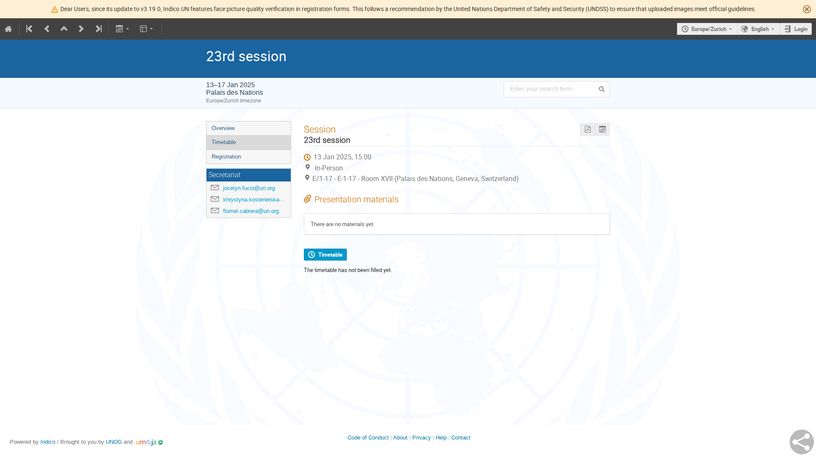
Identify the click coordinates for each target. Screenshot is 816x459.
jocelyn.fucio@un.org (249, 188)
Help (441, 437)
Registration (226, 156)
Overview (223, 128)
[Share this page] (802, 442)
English (760, 29)
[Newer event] (81, 29)
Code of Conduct (368, 437)
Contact (460, 437)
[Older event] (47, 29)
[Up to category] (64, 29)
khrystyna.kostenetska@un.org (261, 199)
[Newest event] (97, 29)
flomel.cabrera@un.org (251, 211)
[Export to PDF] (587, 129)
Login (801, 29)
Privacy (421, 437)
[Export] (123, 29)
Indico (47, 441)
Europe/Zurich (708, 29)
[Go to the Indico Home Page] (8, 29)
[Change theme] (147, 29)
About (400, 437)
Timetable (224, 142)
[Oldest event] (30, 29)
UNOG (114, 441)
